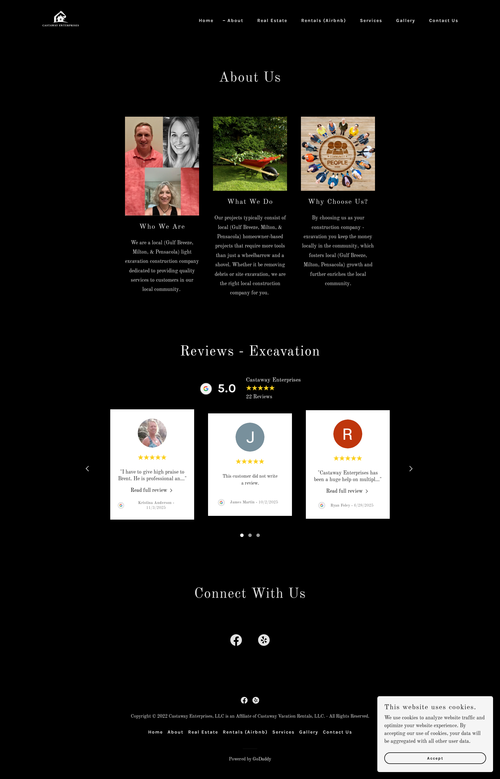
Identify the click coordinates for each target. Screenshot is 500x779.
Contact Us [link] (443, 20)
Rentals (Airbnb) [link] (323, 20)
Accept (435, 758)
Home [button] (155, 732)
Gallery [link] (405, 20)
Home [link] (206, 20)
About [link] (235, 20)
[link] (61, 19)
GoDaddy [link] (262, 759)
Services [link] (371, 20)
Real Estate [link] (272, 20)
